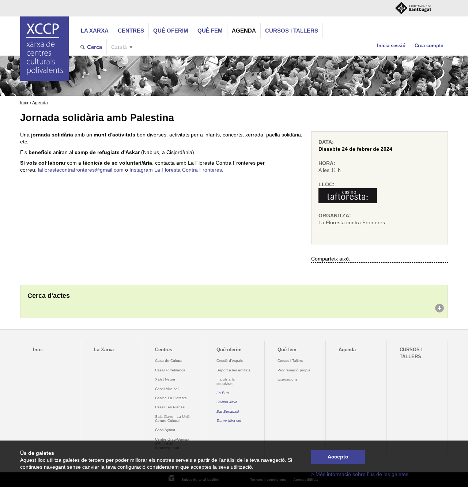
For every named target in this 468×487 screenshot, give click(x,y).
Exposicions (288, 379)
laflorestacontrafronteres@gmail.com (81, 170)
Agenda (244, 30)
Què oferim (170, 30)
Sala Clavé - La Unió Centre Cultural (172, 419)
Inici (24, 102)
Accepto (338, 457)
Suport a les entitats (233, 370)
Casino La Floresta (171, 398)
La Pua (222, 393)
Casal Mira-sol (166, 389)
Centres (131, 30)
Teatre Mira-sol (228, 421)
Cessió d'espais (229, 361)
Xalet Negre (165, 379)
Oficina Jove (226, 402)
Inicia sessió (391, 45)
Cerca (94, 47)
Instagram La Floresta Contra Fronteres (175, 170)
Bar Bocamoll (227, 411)
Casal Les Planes (170, 407)
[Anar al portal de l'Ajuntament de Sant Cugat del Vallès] (413, 8)
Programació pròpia (294, 370)
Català (119, 47)
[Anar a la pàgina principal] (44, 48)
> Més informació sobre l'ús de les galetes (359, 474)
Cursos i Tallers (290, 361)
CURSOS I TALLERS (291, 30)
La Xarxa (95, 30)
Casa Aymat (165, 430)
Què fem (210, 30)
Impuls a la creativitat (225, 381)
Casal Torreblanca (170, 370)
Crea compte (429, 45)
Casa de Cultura (168, 361)
